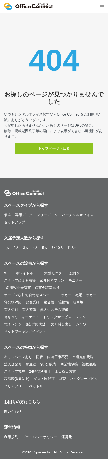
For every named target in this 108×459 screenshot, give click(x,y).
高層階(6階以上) (17, 379)
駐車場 (78, 302)
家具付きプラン (52, 280)
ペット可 (36, 386)
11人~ (71, 248)
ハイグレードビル (84, 379)
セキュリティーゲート (21, 317)
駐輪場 (63, 302)
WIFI (8, 273)
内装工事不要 (57, 357)
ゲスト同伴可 (44, 379)
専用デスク (24, 215)
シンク (80, 317)
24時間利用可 (40, 371)
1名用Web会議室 (17, 288)
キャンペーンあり (18, 357)
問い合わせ (13, 411)
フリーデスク (47, 215)
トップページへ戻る (54, 148)
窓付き (74, 273)
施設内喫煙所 (36, 324)
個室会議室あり (47, 288)
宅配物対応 (13, 302)
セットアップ (14, 222)
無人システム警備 (54, 310)
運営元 (66, 437)
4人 (35, 248)
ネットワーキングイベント (25, 331)
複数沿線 (89, 364)
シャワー (83, 324)
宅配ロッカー (85, 295)
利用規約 (11, 437)
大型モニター (54, 273)
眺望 (62, 379)
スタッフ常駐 (14, 371)
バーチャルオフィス (77, 215)
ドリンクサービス (57, 317)
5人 (45, 248)
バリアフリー (14, 386)
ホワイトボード (28, 273)
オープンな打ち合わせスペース (28, 295)
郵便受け (33, 302)
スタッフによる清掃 (20, 280)
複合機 (49, 302)
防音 (39, 357)
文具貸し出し (61, 324)
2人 (16, 248)
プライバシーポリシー (39, 437)
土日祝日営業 (65, 371)
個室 (7, 215)
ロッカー (64, 295)
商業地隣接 (69, 364)
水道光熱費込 (82, 357)
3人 (26, 248)
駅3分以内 (48, 364)
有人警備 (29, 310)
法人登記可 (13, 364)
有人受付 (11, 310)
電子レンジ (13, 324)
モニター (75, 280)
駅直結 (31, 364)
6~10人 (57, 248)
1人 (7, 248)
